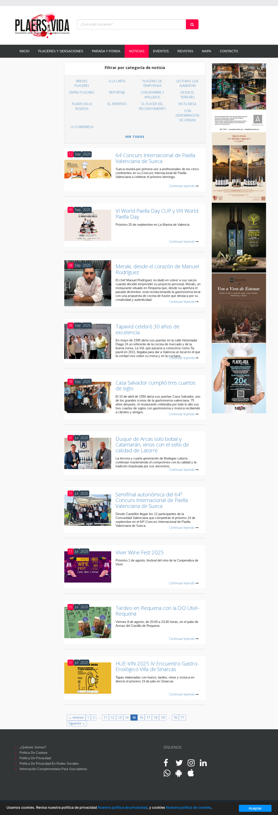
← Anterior (76, 717)
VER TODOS (134, 137)
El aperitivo (117, 104)
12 (112, 717)
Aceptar (255, 808)
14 (127, 717)
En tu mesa (187, 104)
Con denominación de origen (187, 115)
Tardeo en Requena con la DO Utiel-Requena (157, 610)
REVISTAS (185, 51)
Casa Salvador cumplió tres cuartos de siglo (155, 385)
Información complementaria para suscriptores (53, 769)
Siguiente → (77, 723)
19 (162, 717)
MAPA (206, 51)
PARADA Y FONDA (106, 51)
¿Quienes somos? (33, 747)
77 (182, 717)
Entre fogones (82, 92)
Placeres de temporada (152, 83)
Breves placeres (81, 83)
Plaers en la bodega (82, 106)
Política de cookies (34, 752)
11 (105, 717)
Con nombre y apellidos (152, 94)
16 (141, 717)
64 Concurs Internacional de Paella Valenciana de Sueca (155, 157)
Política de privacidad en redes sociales (49, 763)
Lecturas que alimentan (187, 83)
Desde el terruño (187, 94)
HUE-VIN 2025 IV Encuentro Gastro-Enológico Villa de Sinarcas (157, 666)
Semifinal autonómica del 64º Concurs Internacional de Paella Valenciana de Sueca (152, 500)
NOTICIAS (136, 51)
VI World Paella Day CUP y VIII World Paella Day (157, 213)
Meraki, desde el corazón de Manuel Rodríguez (157, 269)
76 (175, 717)
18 (155, 717)
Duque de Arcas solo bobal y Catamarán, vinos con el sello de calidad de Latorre (152, 444)
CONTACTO (229, 51)
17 (148, 717)
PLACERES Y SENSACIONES (60, 51)
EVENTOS (161, 51)
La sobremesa (82, 127)
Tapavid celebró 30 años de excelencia (147, 329)
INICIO (25, 51)
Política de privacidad (35, 758)
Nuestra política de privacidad (122, 807)
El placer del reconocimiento (152, 106)
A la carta (117, 81)
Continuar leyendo (182, 186)
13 (119, 717)
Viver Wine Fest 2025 (140, 552)
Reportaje (117, 92)
